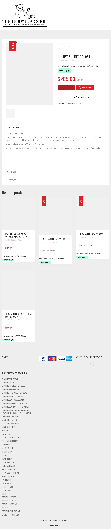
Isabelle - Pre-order (10, 424)
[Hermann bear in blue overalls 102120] (67, 46)
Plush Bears (7, 487)
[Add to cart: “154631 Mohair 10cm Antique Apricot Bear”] (31, 248)
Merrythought (8, 476)
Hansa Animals (8, 466)
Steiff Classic (8, 508)
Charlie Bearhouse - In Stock (14, 403)
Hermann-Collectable (66, 61)
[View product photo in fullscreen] (49, 101)
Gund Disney (7, 459)
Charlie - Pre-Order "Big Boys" (15, 393)
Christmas (6, 434)
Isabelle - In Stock (10, 420)
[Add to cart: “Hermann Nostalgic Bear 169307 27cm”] (31, 328)
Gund (4, 455)
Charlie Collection (10, 379)
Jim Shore (6, 445)
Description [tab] (12, 127)
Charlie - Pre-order (10, 389)
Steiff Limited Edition (11, 511)
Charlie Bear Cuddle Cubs (13, 400)
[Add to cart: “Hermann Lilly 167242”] (68, 250)
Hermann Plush (8, 469)
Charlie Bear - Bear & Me (12, 396)
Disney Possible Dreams (12, 438)
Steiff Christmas (9, 504)
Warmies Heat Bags (10, 515)
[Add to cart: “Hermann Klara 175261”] (105, 245)
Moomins (5, 431)
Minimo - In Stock (9, 427)
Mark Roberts (8, 448)
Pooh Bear (6, 491)
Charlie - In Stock (9, 382)
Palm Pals (6, 484)
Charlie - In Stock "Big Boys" (14, 386)
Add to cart (86, 88)
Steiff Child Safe (9, 501)
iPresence (58, 526)
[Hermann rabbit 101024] (60, 46)
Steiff (4, 494)
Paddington (7, 480)
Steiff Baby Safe (9, 497)
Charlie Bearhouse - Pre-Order (15, 407)
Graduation (7, 452)
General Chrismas (10, 441)
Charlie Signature (10, 417)
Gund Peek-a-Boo (9, 462)
